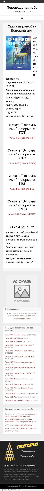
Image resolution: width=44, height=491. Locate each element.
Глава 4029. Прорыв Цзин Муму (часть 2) (19, 351)
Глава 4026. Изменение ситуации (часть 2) (20, 368)
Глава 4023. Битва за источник (16, 384)
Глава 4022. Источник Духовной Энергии (19, 388)
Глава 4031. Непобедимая (14, 342)
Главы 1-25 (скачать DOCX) (22, 163)
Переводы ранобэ (22, 8)
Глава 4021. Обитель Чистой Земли (17, 393)
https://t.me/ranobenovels (22, 319)
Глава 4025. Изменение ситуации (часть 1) (20, 373)
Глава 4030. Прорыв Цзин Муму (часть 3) (19, 345)
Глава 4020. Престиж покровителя (17, 397)
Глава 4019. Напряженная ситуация (17, 400)
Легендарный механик (24, 425)
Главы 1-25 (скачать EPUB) (22, 214)
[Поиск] (4, 2)
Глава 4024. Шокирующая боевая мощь (19, 379)
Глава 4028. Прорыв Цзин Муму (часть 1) (19, 356)
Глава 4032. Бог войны (13, 338)
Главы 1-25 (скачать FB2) (22, 189)
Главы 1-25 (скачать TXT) (22, 138)
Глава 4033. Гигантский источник (16, 335)
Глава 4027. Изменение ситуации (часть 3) (20, 362)
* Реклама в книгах (28, 451)
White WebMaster (11, 419)
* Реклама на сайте (27, 456)
